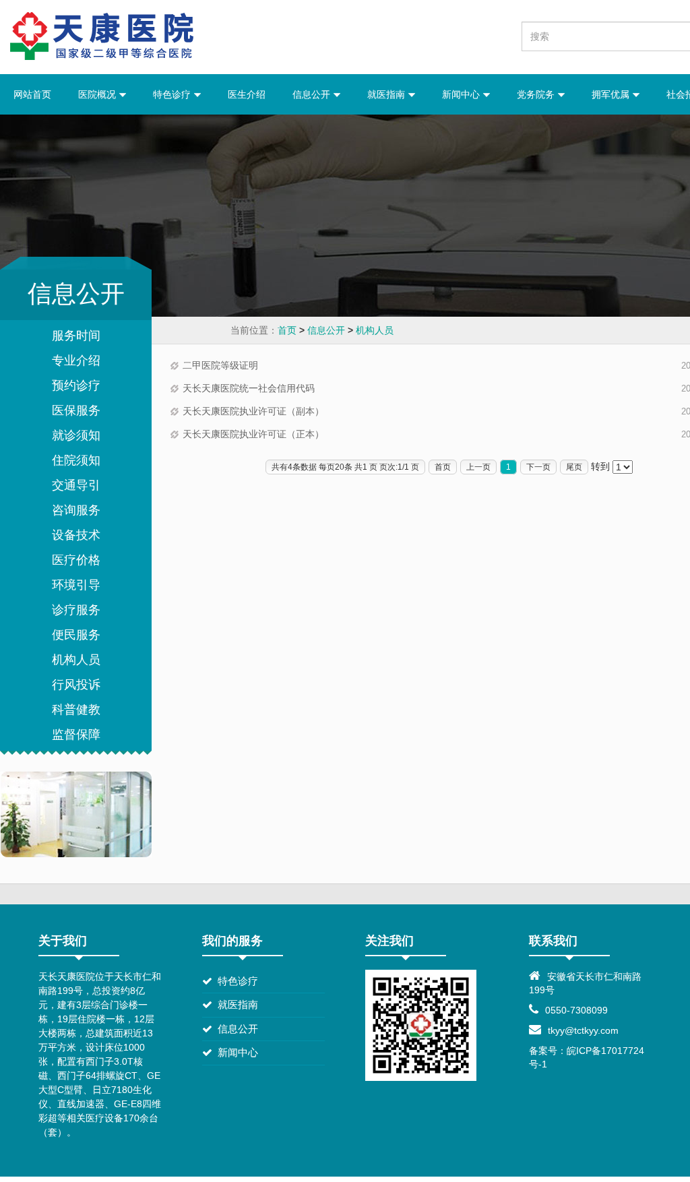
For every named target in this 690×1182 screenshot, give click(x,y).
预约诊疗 (76, 385)
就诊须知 (76, 435)
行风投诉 (76, 684)
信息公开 (312, 94)
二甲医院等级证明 (220, 365)
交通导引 (76, 485)
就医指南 (387, 94)
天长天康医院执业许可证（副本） (253, 411)
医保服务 (76, 410)
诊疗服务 (76, 610)
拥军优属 (612, 94)
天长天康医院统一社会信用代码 (249, 388)
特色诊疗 (173, 94)
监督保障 (76, 734)
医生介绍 (246, 94)
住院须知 (76, 460)
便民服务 (76, 635)
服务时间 (76, 335)
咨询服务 (76, 510)
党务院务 (537, 94)
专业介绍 (76, 360)
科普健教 (76, 709)
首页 (287, 330)
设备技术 (76, 535)
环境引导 (76, 585)
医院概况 (98, 94)
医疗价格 (76, 560)
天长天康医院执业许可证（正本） (253, 434)
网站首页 (32, 94)
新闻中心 (462, 94)
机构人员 (375, 330)
